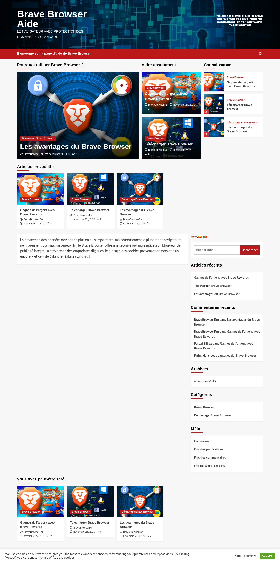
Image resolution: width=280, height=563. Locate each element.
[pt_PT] (205, 236)
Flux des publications (208, 449)
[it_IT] (202, 236)
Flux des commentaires (210, 457)
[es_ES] (199, 236)
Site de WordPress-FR (209, 466)
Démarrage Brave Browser (38, 138)
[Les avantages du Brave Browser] (78, 115)
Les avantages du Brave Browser (76, 146)
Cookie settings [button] (245, 555)
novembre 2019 (205, 381)
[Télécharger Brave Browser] (213, 104)
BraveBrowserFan (34, 154)
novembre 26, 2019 (60, 154)
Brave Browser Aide (52, 19)
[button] (260, 53)
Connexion (201, 441)
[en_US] (195, 236)
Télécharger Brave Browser (169, 144)
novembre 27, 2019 (184, 104)
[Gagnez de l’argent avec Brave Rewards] (213, 81)
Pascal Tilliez (203, 343)
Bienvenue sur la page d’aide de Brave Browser (54, 53)
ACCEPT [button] (267, 556)
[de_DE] (192, 236)
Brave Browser (155, 87)
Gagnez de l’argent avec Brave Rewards (221, 277)
